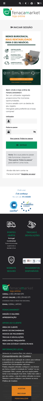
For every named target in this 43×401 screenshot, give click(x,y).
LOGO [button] (21, 13)
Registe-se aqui (28, 174)
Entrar (23, 145)
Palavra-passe (11, 127)
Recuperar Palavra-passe (21, 138)
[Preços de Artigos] (26, 3)
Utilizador (10, 117)
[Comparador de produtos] (32, 3)
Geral (11, 304)
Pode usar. (21, 193)
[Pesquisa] (20, 3)
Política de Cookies (9, 381)
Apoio (18, 304)
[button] (4, 3)
